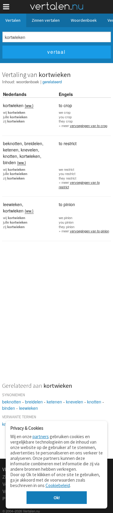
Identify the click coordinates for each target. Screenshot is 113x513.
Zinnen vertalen (46, 20)
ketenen (54, 402)
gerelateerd (52, 81)
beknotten (11, 402)
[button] (6, 7)
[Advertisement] (56, 315)
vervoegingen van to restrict (79, 184)
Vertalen (12, 20)
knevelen (74, 402)
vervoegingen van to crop (88, 125)
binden (8, 408)
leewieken (28, 408)
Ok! (57, 497)
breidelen (34, 402)
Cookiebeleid (58, 485)
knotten (94, 402)
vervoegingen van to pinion (89, 230)
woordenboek (27, 81)
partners (41, 436)
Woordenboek (84, 20)
